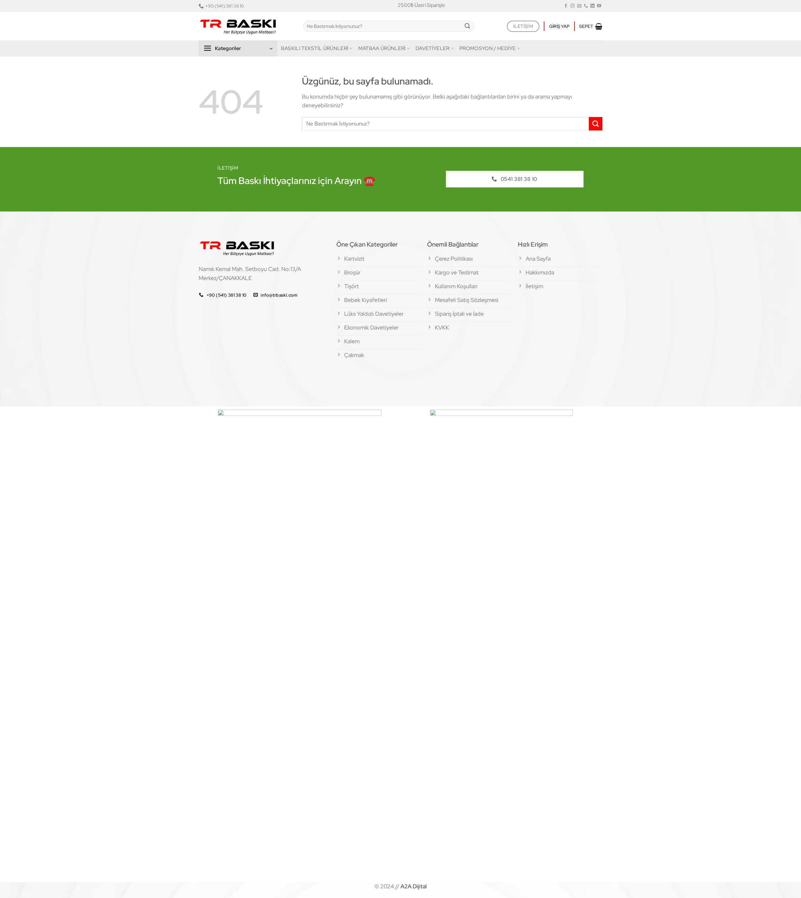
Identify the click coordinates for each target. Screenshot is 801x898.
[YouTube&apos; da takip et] (599, 6)
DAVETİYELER (433, 48)
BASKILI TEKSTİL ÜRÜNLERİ (315, 48)
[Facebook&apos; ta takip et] (566, 6)
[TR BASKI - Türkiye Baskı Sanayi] (246, 26)
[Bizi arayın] (586, 6)
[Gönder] (467, 26)
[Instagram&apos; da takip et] (572, 6)
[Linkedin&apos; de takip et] (592, 6)
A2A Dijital (413, 886)
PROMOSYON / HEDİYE (487, 48)
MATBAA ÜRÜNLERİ (382, 48)
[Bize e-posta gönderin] (579, 6)
